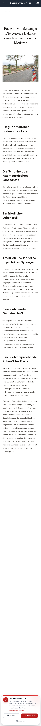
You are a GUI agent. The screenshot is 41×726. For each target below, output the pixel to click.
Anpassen (22, 721)
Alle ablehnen (11, 716)
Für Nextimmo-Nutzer (11, 21)
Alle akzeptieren (29, 716)
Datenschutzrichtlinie (16, 710)
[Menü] (37, 3)
